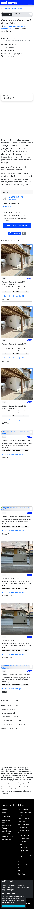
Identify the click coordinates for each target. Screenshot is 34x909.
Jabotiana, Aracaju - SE (9, 736)
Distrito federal (23, 845)
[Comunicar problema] (24, 260)
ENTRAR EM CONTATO (17, 252)
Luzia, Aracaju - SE (7, 751)
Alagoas (25, 836)
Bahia (20, 842)
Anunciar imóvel (7, 863)
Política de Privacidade (13, 898)
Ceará (25, 842)
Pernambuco (22, 869)
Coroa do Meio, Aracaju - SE (14, 57)
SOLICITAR (7, 233)
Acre (19, 836)
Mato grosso (22, 854)
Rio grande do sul (24, 883)
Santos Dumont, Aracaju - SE (11, 755)
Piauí (20, 872)
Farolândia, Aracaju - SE (9, 733)
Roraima (21, 889)
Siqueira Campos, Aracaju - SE (11, 744)
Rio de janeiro (23, 875)
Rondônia (21, 886)
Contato (5, 836)
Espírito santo (23, 848)
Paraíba (21, 866)
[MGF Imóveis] (9, 3)
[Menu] (30, 3)
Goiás (20, 851)
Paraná (26, 866)
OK (13, 906)
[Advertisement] (17, 102)
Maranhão (26, 851)
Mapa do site (6, 866)
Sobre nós (5, 839)
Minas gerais (22, 863)
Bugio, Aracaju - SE (22, 751)
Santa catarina (23, 892)
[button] (3, 30)
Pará (29, 863)
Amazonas (27, 839)
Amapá (20, 839)
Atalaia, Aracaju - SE (8, 740)
